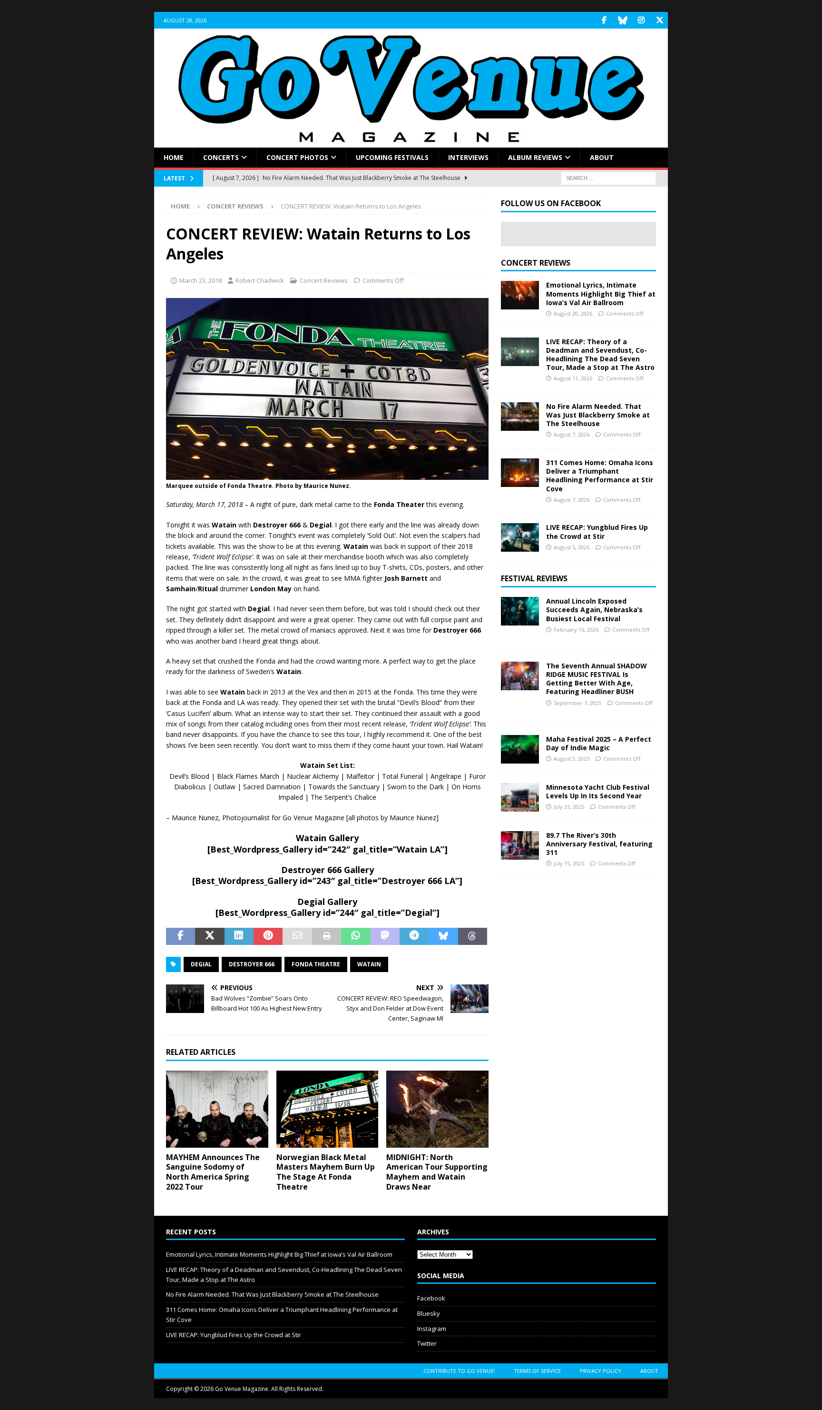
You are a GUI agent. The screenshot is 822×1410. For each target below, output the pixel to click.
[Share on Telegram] (414, 936)
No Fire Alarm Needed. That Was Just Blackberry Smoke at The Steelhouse (598, 415)
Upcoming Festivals (392, 157)
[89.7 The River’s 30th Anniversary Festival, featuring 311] (520, 845)
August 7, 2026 (571, 434)
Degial (201, 964)
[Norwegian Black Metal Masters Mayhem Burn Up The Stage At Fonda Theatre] (327, 1109)
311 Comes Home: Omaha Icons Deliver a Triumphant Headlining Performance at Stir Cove (599, 475)
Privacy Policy (600, 1370)
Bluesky (428, 1313)
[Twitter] (659, 20)
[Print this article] (326, 936)
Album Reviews (535, 157)
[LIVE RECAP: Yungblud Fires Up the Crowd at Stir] (520, 537)
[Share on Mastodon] (385, 936)
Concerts (221, 157)
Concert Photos (297, 157)
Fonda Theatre (316, 964)
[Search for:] (608, 177)
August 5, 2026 (571, 547)
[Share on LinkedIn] (239, 936)
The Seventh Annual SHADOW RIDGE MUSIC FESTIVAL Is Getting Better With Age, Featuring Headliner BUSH (596, 678)
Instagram (431, 1328)
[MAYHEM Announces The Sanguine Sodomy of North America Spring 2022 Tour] (217, 1109)
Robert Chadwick (259, 280)
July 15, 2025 (569, 863)
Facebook (431, 1298)
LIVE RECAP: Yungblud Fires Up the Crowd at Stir (597, 531)
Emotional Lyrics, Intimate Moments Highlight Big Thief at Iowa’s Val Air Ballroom (601, 293)
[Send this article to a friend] (297, 936)
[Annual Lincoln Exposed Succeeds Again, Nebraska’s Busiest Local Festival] (520, 611)
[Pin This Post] (268, 936)
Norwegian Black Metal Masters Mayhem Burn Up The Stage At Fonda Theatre (325, 1172)
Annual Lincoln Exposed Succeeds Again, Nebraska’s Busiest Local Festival (594, 609)
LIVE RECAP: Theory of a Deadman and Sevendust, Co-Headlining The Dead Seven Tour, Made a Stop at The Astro (600, 354)
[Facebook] (604, 20)
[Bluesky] (622, 20)
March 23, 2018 (200, 280)
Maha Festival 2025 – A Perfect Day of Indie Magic (598, 743)
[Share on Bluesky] (443, 936)
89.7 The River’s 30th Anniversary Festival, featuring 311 (599, 844)
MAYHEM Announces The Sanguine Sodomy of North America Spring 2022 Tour (213, 1172)
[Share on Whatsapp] (355, 936)
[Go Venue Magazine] (411, 142)
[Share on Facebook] (180, 936)
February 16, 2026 (576, 629)
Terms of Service (537, 1370)
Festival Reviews (534, 578)
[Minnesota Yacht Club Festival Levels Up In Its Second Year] (520, 797)
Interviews (468, 157)
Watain (369, 964)
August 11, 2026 (573, 378)
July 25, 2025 (569, 806)
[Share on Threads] (472, 936)
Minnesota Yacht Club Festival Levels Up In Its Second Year (597, 791)
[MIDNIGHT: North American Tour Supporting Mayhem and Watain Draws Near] (437, 1109)
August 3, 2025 (571, 758)
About (602, 157)
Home (174, 157)
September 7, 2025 (577, 702)
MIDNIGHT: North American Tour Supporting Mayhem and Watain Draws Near (437, 1172)
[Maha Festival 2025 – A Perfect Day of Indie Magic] (520, 749)
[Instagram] (641, 20)
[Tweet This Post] (209, 936)
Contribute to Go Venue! (459, 1370)
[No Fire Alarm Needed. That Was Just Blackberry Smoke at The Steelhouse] (520, 416)
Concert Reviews (324, 280)
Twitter (427, 1343)
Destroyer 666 (251, 964)
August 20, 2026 (573, 313)
